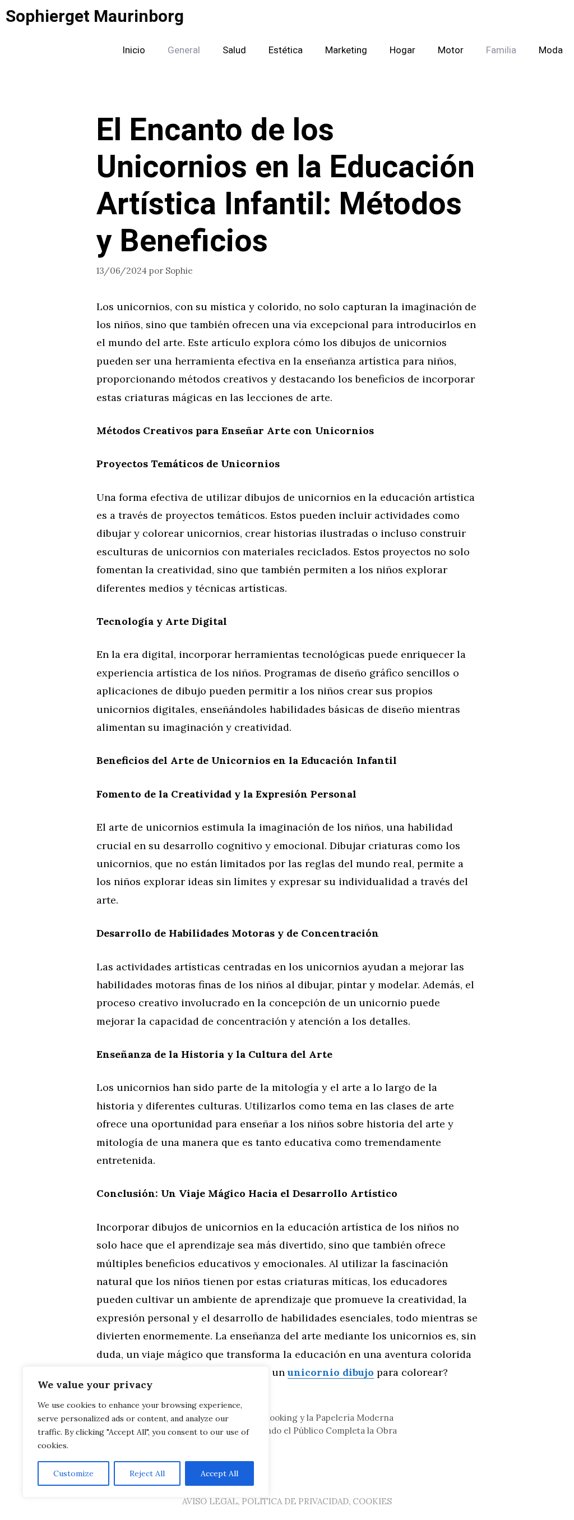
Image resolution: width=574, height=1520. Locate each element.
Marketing (346, 50)
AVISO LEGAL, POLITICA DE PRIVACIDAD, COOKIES (287, 1501)
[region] (145, 1432)
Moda (551, 50)
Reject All (147, 1473)
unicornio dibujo (331, 1372)
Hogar (402, 50)
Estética (286, 50)
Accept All (219, 1473)
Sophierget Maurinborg (95, 16)
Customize (73, 1473)
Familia (501, 50)
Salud (234, 50)
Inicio (133, 50)
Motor (451, 50)
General (184, 50)
